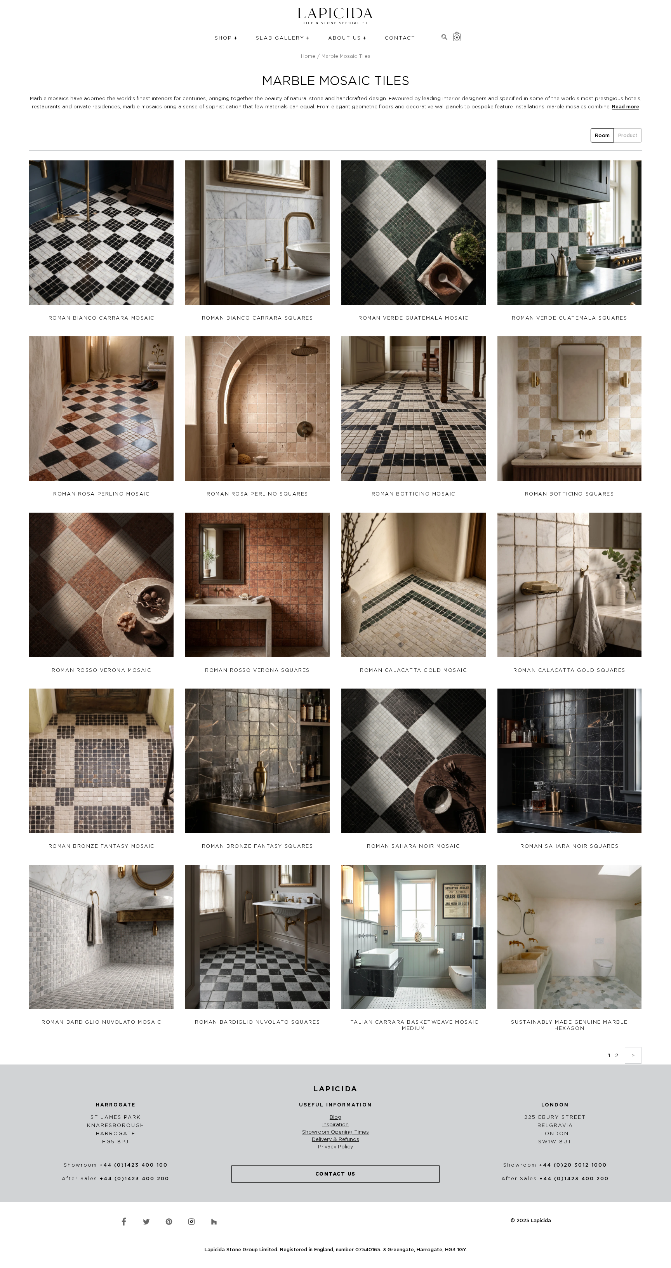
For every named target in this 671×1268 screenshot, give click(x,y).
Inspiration (335, 1124)
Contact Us (335, 1174)
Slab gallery (280, 38)
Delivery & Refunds (335, 1139)
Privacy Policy (335, 1147)
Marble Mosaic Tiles (346, 56)
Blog (335, 1117)
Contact (400, 38)
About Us (344, 38)
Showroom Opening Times (335, 1132)
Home (308, 56)
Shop (223, 38)
